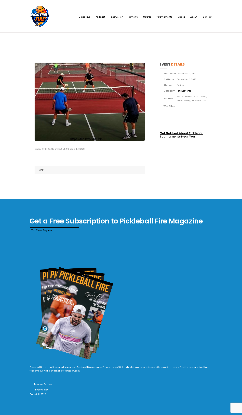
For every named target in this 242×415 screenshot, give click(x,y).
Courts (147, 16)
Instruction (116, 16)
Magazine (84, 16)
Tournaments (164, 16)
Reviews (133, 16)
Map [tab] (41, 169)
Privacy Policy (41, 389)
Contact (207, 16)
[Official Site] (177, 106)
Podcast (100, 16)
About (193, 16)
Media (181, 16)
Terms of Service (43, 384)
